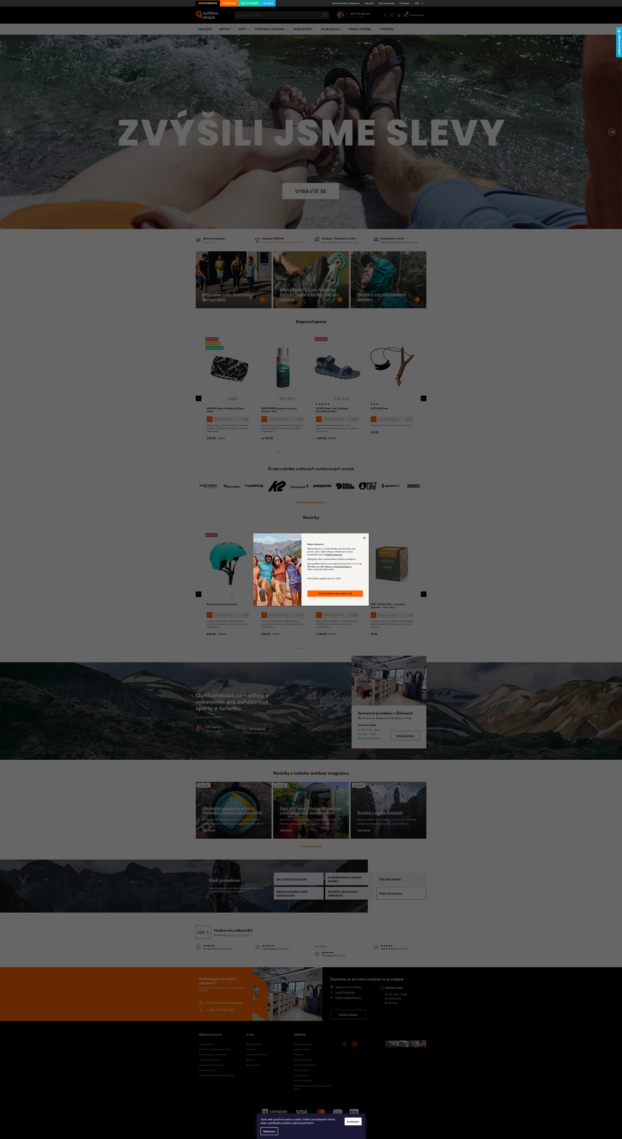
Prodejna (404, 3)
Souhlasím (353, 1121)
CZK (417, 3)
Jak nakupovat (386, 3)
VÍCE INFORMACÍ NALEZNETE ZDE (335, 593)
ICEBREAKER (229, 3)
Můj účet (369, 3)
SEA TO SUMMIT (249, 3)
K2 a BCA (268, 3)
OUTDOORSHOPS (207, 3)
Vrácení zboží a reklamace (346, 3)
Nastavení (269, 1131)
